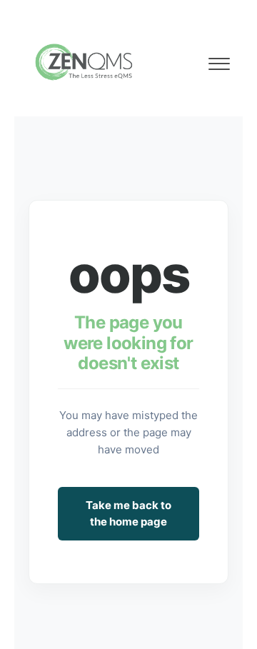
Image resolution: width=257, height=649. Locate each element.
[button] (219, 60)
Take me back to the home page (128, 513)
